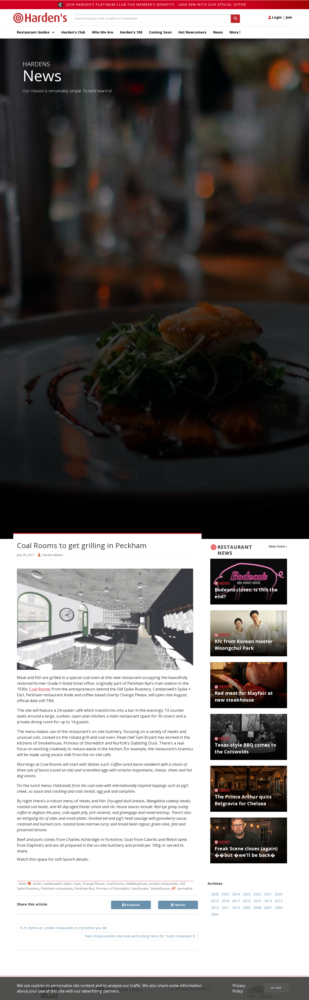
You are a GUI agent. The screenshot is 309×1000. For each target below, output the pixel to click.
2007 (268, 907)
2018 (225, 901)
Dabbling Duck (136, 883)
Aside (37, 883)
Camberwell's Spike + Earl (61, 883)
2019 (215, 901)
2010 (236, 907)
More (234, 32)
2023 (247, 894)
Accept (276, 987)
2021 (268, 894)
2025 (225, 894)
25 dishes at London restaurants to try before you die (64, 928)
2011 (225, 907)
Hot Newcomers (192, 32)
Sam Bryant (139, 888)
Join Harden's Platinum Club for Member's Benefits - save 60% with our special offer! (156, 4)
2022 (257, 894)
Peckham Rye (84, 888)
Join (289, 17)
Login (276, 17)
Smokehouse (160, 888)
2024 (236, 894)
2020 (278, 894)
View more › (277, 546)
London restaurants (163, 883)
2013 (278, 901)
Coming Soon (160, 32)
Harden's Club (73, 32)
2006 (278, 907)
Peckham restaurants (57, 888)
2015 (257, 901)
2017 (236, 901)
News (218, 32)
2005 (215, 914)
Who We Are (102, 32)
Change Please (93, 883)
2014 (268, 901)
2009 (247, 907)
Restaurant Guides (33, 32)
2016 (247, 901)
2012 (215, 907)
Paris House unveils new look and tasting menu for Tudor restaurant (139, 936)
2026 (215, 894)
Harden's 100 (131, 32)
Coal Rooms (40, 689)
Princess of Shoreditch (112, 888)
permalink (184, 888)
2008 (257, 907)
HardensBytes (52, 555)
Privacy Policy (238, 988)
